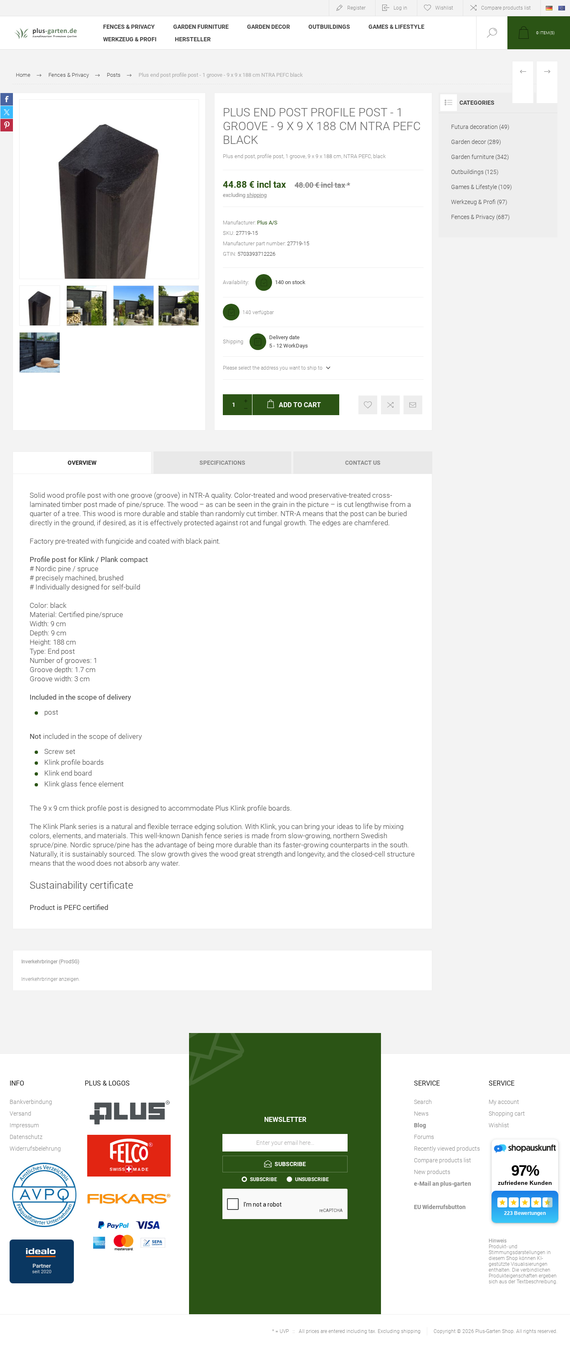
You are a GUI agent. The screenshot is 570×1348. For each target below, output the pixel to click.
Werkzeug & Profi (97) (479, 202)
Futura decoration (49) (480, 126)
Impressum (24, 1125)
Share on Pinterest (6, 125)
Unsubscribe (312, 1179)
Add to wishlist (367, 405)
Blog (420, 1125)
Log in (400, 8)
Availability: (236, 282)
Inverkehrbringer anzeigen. (50, 979)
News (421, 1113)
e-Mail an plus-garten (442, 1183)
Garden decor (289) (476, 142)
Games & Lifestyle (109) (481, 187)
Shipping (233, 341)
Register (356, 8)
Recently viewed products (447, 1148)
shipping (257, 195)
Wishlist (499, 1125)
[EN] (561, 8)
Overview (82, 462)
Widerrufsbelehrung (35, 1148)
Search (423, 1102)
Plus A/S (267, 222)
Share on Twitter (6, 112)
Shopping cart (507, 1113)
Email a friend (413, 405)
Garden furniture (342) (480, 157)
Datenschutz (26, 1137)
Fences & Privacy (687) (480, 217)
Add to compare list (390, 405)
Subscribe (263, 1179)
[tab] (82, 462)
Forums (424, 1137)
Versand (20, 1113)
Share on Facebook (6, 99)
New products (432, 1172)
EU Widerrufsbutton (440, 1207)
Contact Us (363, 462)
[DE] (549, 8)
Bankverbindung (31, 1102)
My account (504, 1102)
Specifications (222, 462)
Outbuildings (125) (475, 172)
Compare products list (506, 8)
